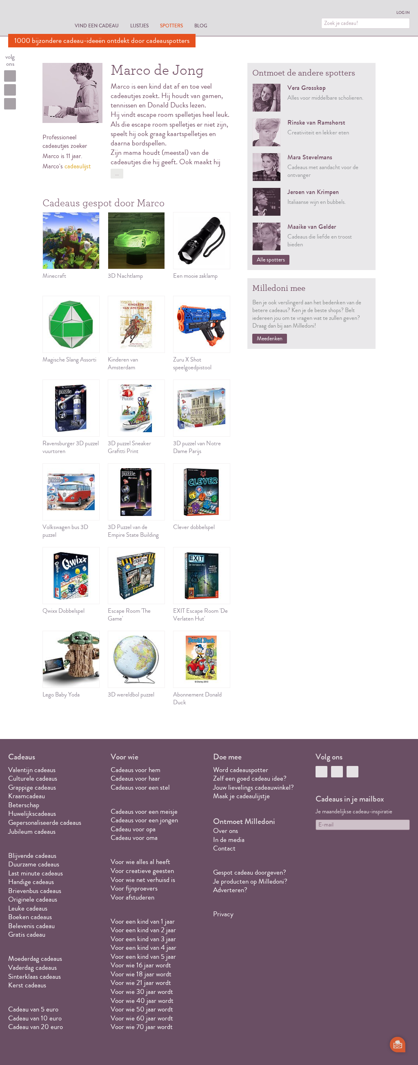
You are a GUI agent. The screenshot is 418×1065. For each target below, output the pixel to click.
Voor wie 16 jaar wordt (141, 965)
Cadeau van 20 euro (35, 1027)
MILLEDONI (31, 19)
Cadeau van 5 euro (33, 1009)
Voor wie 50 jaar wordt (142, 1009)
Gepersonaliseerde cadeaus (44, 822)
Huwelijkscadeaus (32, 813)
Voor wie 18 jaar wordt (141, 974)
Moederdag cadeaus (35, 958)
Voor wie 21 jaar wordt (141, 983)
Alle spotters (271, 260)
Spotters (171, 25)
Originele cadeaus (32, 899)
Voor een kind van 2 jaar (143, 930)
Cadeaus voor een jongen (145, 820)
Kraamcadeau (26, 796)
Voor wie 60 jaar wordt (142, 1018)
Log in (403, 13)
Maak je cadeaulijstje (241, 796)
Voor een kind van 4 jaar (143, 947)
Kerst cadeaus (27, 985)
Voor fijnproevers (134, 888)
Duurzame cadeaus (33, 864)
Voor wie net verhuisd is (143, 880)
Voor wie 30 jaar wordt (142, 992)
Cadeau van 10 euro (35, 1018)
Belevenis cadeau (31, 926)
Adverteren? (230, 890)
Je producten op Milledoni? (250, 881)
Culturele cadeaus (32, 778)
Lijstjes (139, 25)
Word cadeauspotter (240, 770)
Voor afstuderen (132, 897)
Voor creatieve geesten (142, 871)
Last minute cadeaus (35, 873)
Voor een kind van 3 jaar (143, 939)
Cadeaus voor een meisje (144, 811)
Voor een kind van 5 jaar (143, 956)
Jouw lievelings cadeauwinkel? (253, 787)
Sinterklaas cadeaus (34, 976)
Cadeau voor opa (133, 829)
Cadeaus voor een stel (140, 787)
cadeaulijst (77, 166)
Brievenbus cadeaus (34, 891)
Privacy (223, 914)
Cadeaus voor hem (135, 770)
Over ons (225, 831)
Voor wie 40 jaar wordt (142, 1001)
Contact (224, 848)
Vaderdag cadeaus (32, 967)
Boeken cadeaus (30, 917)
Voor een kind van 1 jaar (143, 921)
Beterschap (23, 805)
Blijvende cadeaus (32, 856)
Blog (200, 25)
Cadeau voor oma (134, 838)
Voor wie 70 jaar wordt (142, 1027)
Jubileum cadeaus (32, 831)
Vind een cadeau (97, 25)
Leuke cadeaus (27, 908)
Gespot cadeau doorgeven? (249, 872)
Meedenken (269, 339)
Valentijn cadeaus (32, 770)
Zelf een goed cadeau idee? (250, 778)
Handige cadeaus (31, 882)
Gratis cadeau (26, 934)
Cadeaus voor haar (135, 778)
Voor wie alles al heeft (140, 862)
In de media (229, 840)
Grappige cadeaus (32, 787)
